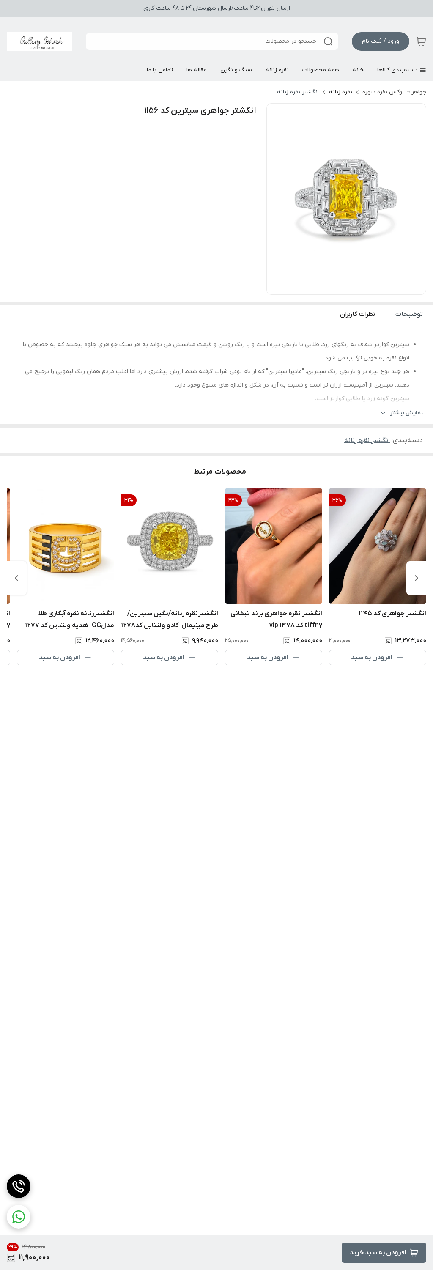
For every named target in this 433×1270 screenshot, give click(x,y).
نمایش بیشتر (406, 413)
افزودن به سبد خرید (378, 1252)
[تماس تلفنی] (18, 1186)
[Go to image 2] (339, 286)
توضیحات (409, 314)
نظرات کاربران (357, 314)
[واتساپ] (18, 1217)
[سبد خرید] (421, 41)
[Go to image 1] (350, 286)
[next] (16, 578)
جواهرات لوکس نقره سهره (394, 92)
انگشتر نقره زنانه (298, 92)
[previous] (416, 578)
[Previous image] (279, 199)
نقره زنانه (340, 92)
